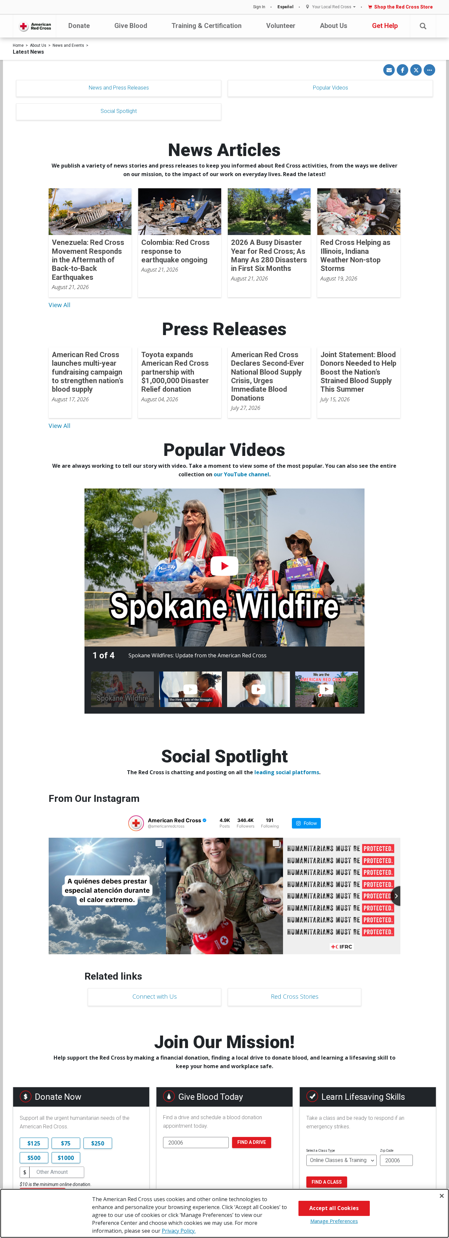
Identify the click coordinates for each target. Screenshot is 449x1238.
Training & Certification (207, 26)
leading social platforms (286, 772)
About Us (333, 26)
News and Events (68, 45)
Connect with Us (154, 996)
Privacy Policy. (179, 1230)
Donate (79, 26)
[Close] (442, 1196)
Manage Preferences (334, 1221)
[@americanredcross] (136, 823)
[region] (224, 1213)
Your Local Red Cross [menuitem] (331, 7)
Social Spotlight (119, 111)
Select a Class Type (320, 1150)
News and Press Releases (119, 88)
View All (59, 305)
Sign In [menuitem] (259, 7)
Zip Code (386, 1150)
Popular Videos (330, 88)
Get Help (385, 26)
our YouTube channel (241, 474)
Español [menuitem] (285, 7)
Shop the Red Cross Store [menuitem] (403, 7)
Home (18, 45)
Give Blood (130, 26)
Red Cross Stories (295, 996)
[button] (423, 26)
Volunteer (280, 26)
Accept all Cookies (334, 1208)
